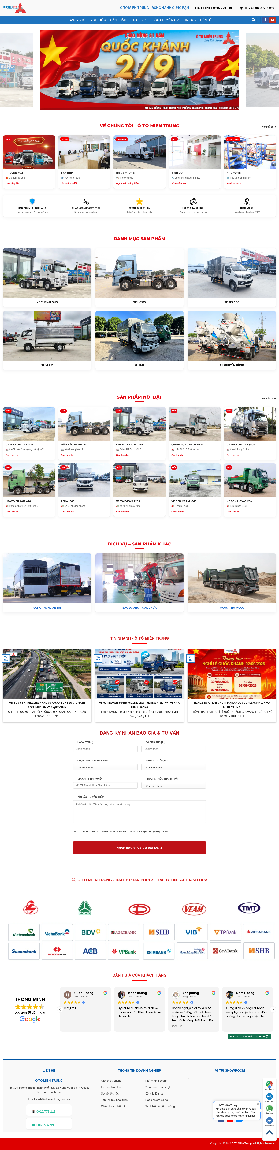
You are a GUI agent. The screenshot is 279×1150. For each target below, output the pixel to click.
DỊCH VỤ (139, 20)
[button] (60, 1009)
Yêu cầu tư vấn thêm (90, 796)
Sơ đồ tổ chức (110, 1093)
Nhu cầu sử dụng (157, 760)
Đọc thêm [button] (124, 1026)
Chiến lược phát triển (114, 1106)
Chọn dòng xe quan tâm (92, 760)
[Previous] (9, 70)
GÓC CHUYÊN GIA (165, 20)
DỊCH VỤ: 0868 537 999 (256, 8)
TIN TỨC (189, 20)
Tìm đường (269, 1089)
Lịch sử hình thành (112, 1087)
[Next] (270, 70)
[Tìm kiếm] (253, 20)
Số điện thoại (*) (156, 742)
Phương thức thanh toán (162, 778)
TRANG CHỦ (76, 20)
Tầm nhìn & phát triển (114, 1099)
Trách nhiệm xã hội (156, 1099)
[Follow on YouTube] (272, 20)
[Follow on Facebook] (265, 20)
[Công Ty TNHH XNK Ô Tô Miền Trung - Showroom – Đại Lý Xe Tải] (15, 8)
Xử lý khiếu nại (154, 1093)
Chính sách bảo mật (157, 1087)
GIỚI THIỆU (98, 20)
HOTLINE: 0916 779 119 (213, 8)
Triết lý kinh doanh (156, 1080)
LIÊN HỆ (206, 20)
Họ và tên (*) (85, 742)
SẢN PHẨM (118, 20)
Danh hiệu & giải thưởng (160, 1106)
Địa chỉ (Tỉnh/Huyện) (90, 778)
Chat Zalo (269, 1101)
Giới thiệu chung (111, 1080)
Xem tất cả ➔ (269, 126)
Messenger (269, 1125)
